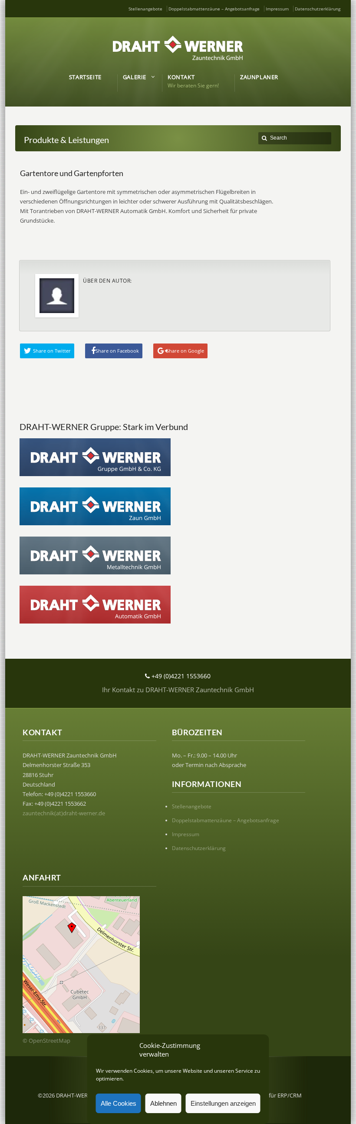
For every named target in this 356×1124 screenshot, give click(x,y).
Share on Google (185, 350)
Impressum (277, 9)
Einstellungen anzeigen (223, 1103)
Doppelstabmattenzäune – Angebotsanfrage (214, 9)
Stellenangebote (145, 9)
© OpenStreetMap (46, 1040)
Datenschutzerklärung (317, 9)
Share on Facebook (117, 350)
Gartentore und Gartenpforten (71, 173)
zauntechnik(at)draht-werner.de (64, 813)
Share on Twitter (52, 350)
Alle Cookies (118, 1103)
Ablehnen (163, 1103)
